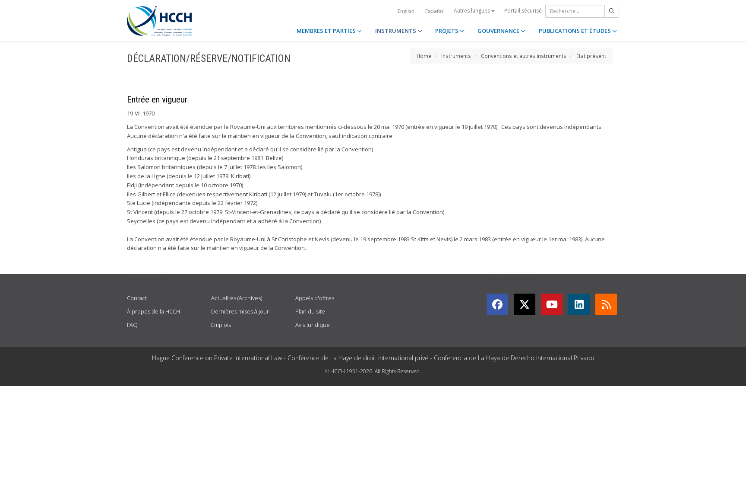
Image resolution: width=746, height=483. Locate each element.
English (406, 11)
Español (435, 11)
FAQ (132, 325)
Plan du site (310, 311)
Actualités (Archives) (236, 298)
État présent (591, 55)
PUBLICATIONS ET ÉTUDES (575, 31)
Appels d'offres (314, 298)
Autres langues (472, 10)
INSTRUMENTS (396, 31)
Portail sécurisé (523, 10)
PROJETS (447, 31)
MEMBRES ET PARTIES (327, 31)
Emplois (221, 325)
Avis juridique (312, 325)
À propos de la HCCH (153, 311)
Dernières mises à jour (240, 311)
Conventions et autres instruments (523, 55)
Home (424, 55)
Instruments (456, 55)
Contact (137, 298)
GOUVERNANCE (499, 31)
